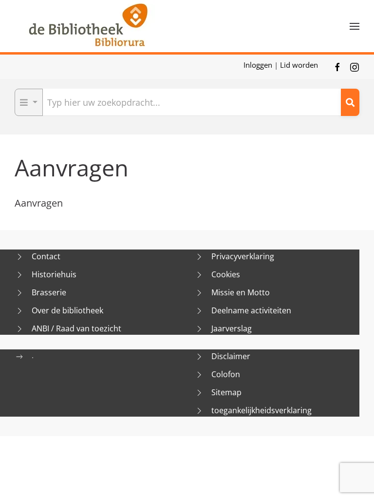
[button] (354, 26)
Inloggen (258, 65)
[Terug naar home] (88, 26)
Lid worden (299, 65)
